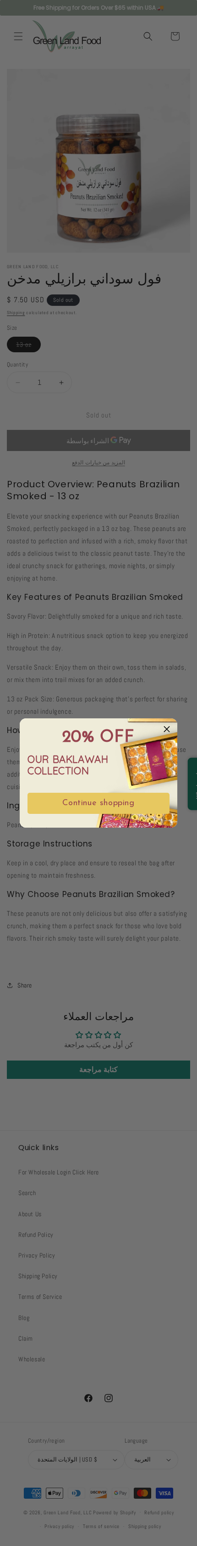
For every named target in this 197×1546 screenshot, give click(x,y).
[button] (166, 729)
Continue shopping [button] (98, 803)
